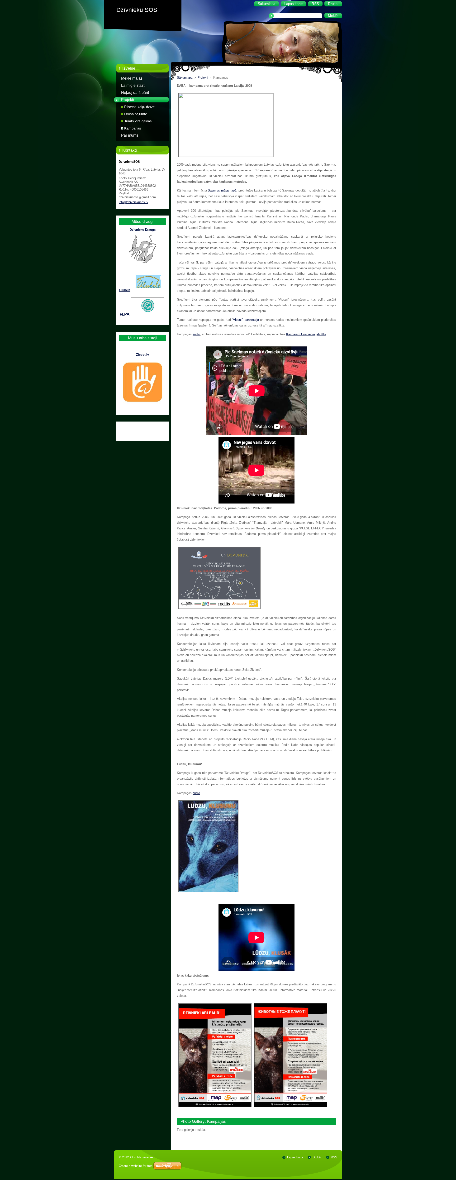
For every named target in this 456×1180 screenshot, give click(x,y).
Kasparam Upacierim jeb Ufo (306, 334)
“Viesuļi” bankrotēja (246, 319)
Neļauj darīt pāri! (135, 93)
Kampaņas (132, 128)
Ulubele (124, 290)
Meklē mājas (131, 78)
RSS (334, 1157)
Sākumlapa (184, 77)
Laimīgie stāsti (133, 85)
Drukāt (317, 1157)
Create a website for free (135, 1166)
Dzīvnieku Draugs (143, 229)
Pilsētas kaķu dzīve (139, 107)
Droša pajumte (135, 114)
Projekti (127, 100)
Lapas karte (295, 1157)
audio (196, 334)
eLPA (124, 314)
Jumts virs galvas (138, 121)
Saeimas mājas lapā (222, 190)
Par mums (129, 135)
